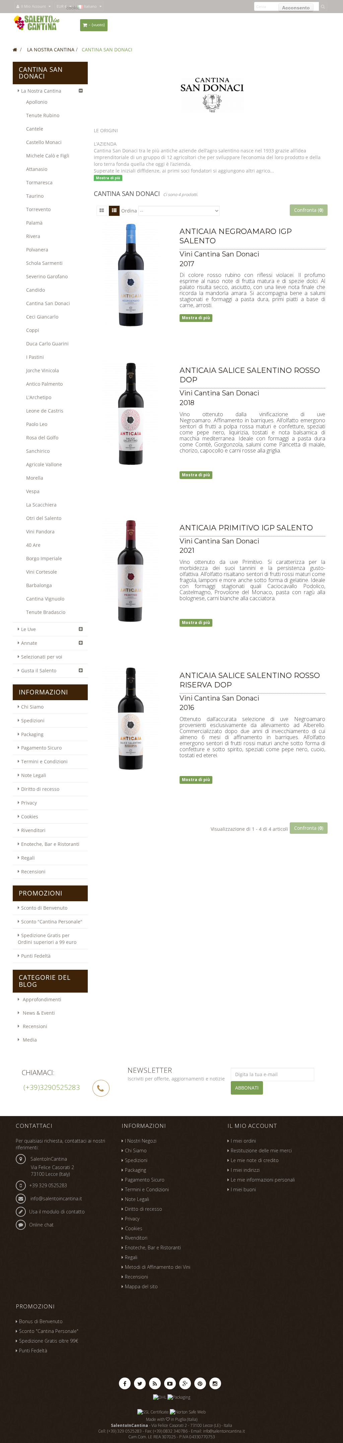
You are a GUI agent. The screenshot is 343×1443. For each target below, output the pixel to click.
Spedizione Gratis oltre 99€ (48, 1341)
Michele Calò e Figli (47, 155)
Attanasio (36, 169)
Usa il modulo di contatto (57, 1211)
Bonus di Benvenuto (41, 1321)
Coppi (32, 330)
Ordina (129, 210)
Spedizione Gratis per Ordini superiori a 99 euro (47, 938)
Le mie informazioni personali (263, 1179)
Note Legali (33, 775)
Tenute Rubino (42, 115)
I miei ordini (243, 1141)
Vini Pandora (40, 531)
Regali (28, 858)
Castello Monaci (44, 142)
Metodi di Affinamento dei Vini (157, 1267)
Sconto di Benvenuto (44, 908)
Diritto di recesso (40, 789)
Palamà (34, 223)
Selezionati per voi (41, 657)
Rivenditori (33, 830)
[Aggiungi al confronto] (194, 337)
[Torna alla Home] (15, 49)
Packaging (32, 734)
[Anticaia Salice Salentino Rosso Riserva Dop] (131, 719)
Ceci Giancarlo (42, 317)
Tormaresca (39, 182)
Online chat (41, 1224)
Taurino (35, 196)
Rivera (33, 236)
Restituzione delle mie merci (261, 1150)
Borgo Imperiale (44, 558)
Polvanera (37, 249)
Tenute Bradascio (45, 612)
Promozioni (40, 893)
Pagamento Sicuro (41, 747)
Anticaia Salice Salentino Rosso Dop (250, 375)
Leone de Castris (44, 410)
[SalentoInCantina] (37, 22)
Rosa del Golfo (42, 437)
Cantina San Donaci (48, 303)
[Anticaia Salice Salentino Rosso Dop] (131, 414)
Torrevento (38, 209)
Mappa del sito (141, 1286)
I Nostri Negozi (140, 1141)
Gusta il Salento (38, 670)
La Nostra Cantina (41, 91)
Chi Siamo (32, 707)
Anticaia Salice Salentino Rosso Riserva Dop (250, 680)
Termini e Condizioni (44, 761)
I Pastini (35, 357)
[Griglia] (101, 211)
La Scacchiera (41, 504)
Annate (29, 643)
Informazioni (43, 692)
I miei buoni (243, 1189)
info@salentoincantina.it (56, 1198)
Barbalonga (39, 585)
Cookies (29, 816)
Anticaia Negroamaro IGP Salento (236, 236)
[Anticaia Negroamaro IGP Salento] (131, 275)
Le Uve (28, 629)
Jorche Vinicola (42, 370)
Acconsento (296, 7)
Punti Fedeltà (36, 956)
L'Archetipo (38, 397)
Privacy (29, 803)
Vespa (33, 491)
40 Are (33, 545)
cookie (73, 7)
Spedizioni (33, 720)
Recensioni (33, 871)
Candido (35, 290)
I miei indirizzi (245, 1170)
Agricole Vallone (44, 464)
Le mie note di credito (255, 1160)
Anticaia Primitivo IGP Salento (246, 527)
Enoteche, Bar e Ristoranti (50, 844)
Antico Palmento (44, 384)
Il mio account (252, 1125)
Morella (34, 478)
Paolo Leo (36, 424)
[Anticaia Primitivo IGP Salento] (131, 571)
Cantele (34, 129)
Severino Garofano (47, 276)
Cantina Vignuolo (45, 598)
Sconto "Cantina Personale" (51, 921)
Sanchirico (38, 451)
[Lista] (114, 211)
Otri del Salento (43, 518)
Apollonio (36, 102)
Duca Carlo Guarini (47, 343)
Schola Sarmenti (44, 263)
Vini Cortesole (41, 572)
